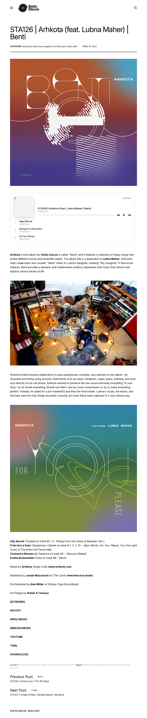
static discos (124, 665)
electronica (38, 46)
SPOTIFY (15, 610)
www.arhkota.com (59, 566)
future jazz (61, 46)
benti (92, 665)
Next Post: (37, 691)
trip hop (13, 668)
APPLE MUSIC (18, 619)
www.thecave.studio (80, 575)
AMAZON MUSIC (20, 628)
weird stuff (72, 46)
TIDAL (14, 645)
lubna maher (112, 665)
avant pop (27, 46)
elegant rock (50, 46)
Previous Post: (29, 678)
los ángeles (100, 665)
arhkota (86, 665)
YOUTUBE (16, 636)
